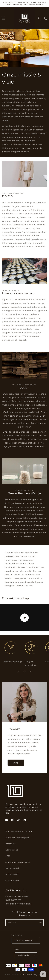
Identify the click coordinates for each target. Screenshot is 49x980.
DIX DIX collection (19, 975)
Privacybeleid (12, 874)
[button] (3, 18)
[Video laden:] (24, 618)
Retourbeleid (12, 868)
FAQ (7, 856)
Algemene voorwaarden (17, 862)
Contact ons (11, 850)
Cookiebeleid (12, 880)
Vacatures (10, 843)
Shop (16, 762)
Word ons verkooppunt (17, 837)
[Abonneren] (40, 922)
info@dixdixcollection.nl (18, 903)
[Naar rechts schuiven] (30, 671)
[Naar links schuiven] (19, 671)
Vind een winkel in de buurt (19, 831)
